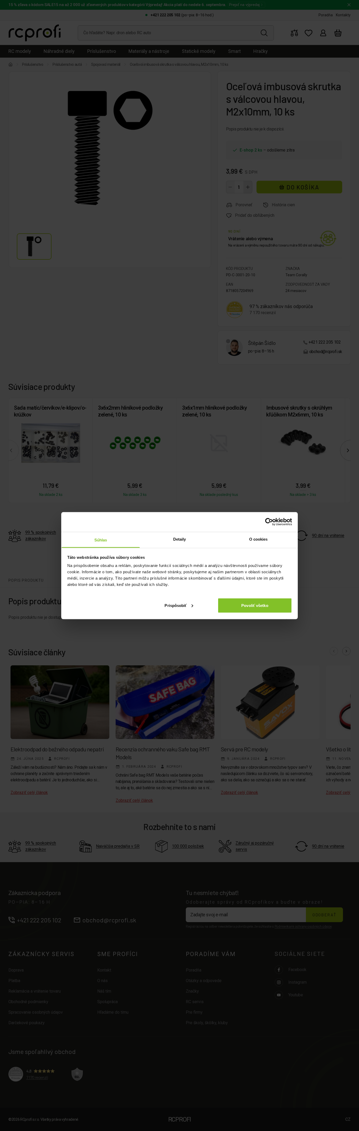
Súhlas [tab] (100, 539)
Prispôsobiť (176, 605)
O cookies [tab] (258, 539)
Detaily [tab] (179, 539)
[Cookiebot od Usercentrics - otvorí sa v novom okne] (269, 522)
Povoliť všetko (254, 605)
